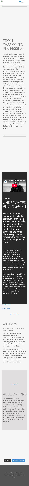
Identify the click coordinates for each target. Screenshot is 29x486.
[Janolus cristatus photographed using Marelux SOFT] (14, 436)
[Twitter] (14, 480)
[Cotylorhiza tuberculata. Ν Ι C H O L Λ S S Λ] (14, 444)
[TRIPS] (14, 308)
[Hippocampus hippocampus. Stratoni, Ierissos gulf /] (14, 450)
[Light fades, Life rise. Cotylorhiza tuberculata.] (14, 448)
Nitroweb (14, 477)
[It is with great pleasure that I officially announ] (14, 440)
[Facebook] (12, 480)
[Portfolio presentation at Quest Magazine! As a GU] (14, 434)
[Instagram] (17, 480)
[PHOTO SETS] (14, 304)
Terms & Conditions (9, 473)
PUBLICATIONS (15, 394)
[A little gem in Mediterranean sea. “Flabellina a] (14, 446)
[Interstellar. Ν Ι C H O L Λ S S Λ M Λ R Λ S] (14, 442)
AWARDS (10, 324)
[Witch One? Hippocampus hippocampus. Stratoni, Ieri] (14, 438)
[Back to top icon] (14, 469)
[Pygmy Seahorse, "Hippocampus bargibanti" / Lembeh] (14, 455)
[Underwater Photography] (1, 2)
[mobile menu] (26, 2)
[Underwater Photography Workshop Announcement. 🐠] (14, 453)
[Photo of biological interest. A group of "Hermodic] (14, 457)
